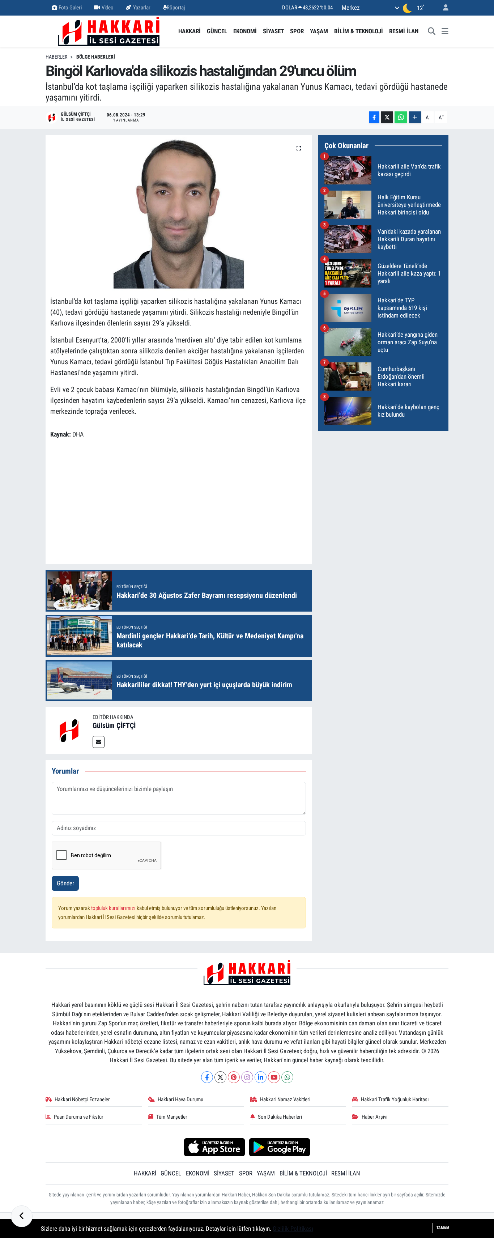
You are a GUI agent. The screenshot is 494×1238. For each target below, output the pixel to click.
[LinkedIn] (261, 1077)
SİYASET (273, 31)
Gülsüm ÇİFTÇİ (114, 725)
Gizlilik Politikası (293, 1228)
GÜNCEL (217, 31)
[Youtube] (274, 1077)
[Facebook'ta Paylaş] (374, 117)
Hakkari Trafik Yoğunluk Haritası (395, 1099)
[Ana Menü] (445, 31)
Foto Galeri (70, 7)
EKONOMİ (245, 31)
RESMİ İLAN (403, 31)
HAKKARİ (189, 31)
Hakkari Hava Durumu (180, 1099)
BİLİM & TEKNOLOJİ (358, 31)
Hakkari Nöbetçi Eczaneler (82, 1099)
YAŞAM (319, 31)
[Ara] (432, 31)
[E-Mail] (99, 742)
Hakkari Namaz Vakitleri (285, 1099)
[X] (220, 1077)
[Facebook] (207, 1077)
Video (108, 7)
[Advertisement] (182, 502)
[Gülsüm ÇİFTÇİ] (69, 729)
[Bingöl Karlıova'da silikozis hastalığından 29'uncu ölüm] (179, 213)
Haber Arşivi (374, 1117)
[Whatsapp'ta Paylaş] (401, 117)
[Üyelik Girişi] (442, 8)
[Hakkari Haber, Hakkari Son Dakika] (109, 30)
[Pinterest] (234, 1077)
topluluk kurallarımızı (114, 908)
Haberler (56, 57)
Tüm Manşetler (171, 1117)
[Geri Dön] (22, 1216)
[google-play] (280, 1146)
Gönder (65, 883)
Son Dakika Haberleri (280, 1117)
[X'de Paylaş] (387, 117)
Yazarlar (141, 7)
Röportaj (176, 7)
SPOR (297, 31)
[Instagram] (247, 1077)
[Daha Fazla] (415, 117)
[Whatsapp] (287, 1077)
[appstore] (214, 1146)
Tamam (442, 1227)
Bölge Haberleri (95, 57)
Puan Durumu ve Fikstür (78, 1117)
